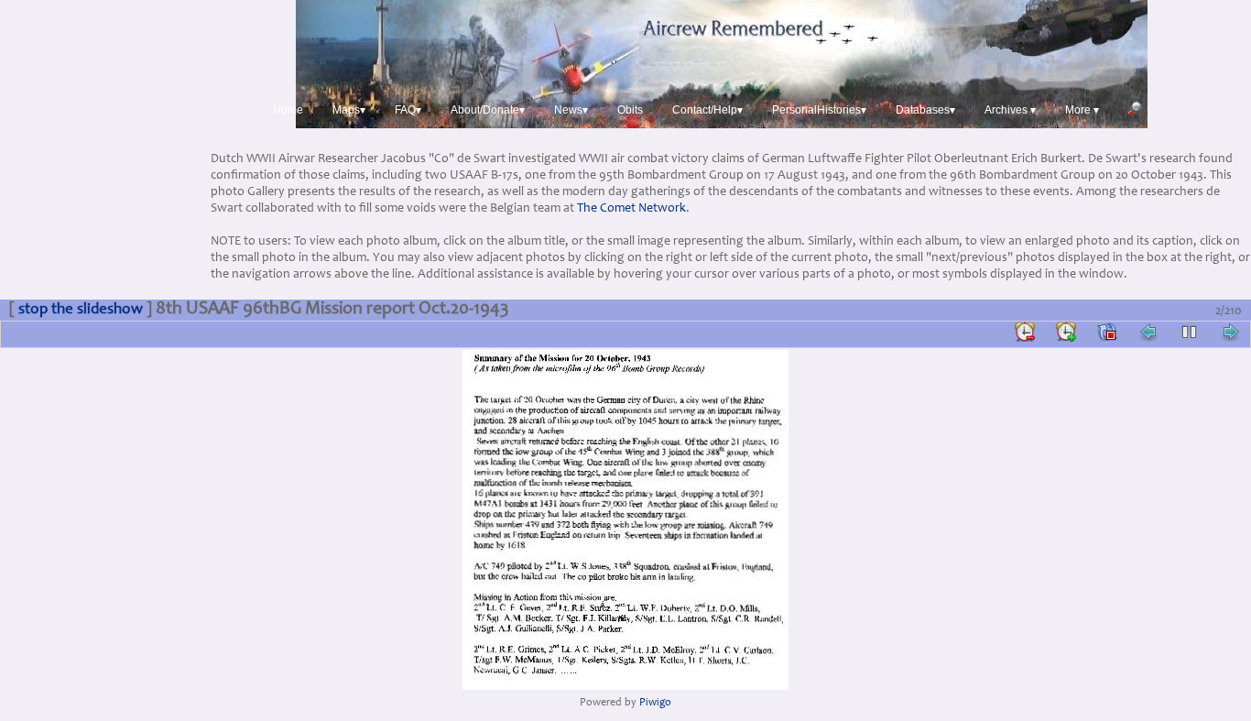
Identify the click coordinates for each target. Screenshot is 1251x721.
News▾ (571, 110)
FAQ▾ (408, 110)
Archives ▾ (1010, 110)
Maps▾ (348, 110)
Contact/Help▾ (707, 110)
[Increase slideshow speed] (1066, 332)
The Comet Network (631, 208)
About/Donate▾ (488, 110)
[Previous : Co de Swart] (1148, 332)
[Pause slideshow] (1189, 332)
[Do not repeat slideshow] (1107, 332)
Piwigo (655, 703)
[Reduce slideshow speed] (1025, 332)
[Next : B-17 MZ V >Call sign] (1231, 332)
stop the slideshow (80, 310)
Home (288, 110)
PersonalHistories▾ (819, 110)
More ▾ (1082, 110)
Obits (630, 110)
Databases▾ (925, 110)
